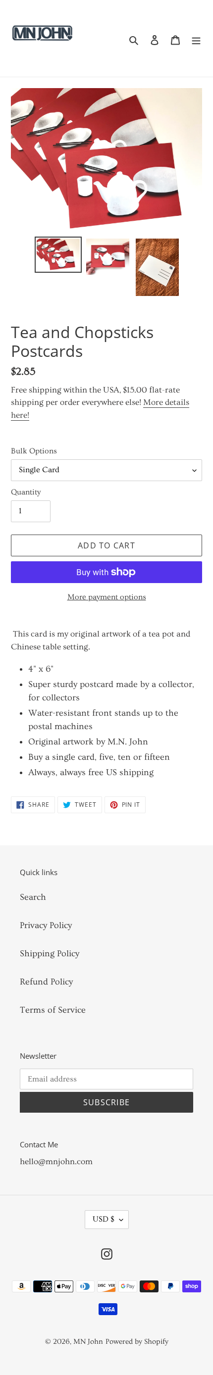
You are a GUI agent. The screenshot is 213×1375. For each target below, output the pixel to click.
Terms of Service (53, 1010)
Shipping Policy (49, 953)
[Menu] (196, 38)
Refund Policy (46, 982)
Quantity (26, 492)
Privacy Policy (46, 925)
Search (33, 897)
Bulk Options (34, 450)
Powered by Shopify (137, 1341)
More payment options (106, 596)
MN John (88, 1341)
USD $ (103, 1219)
